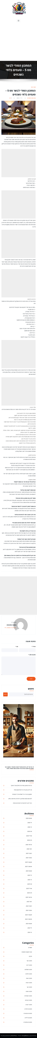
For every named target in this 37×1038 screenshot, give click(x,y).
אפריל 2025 (29, 888)
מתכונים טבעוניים (28, 1013)
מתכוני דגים (29, 965)
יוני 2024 (30, 932)
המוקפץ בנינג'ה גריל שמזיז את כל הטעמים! (22, 794)
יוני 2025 (30, 880)
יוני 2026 (30, 827)
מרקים (30, 956)
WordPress (14, 1035)
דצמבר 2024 (29, 906)
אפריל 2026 (29, 836)
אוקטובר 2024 (28, 915)
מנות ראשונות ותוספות (27, 952)
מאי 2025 (29, 884)
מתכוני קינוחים (28, 1000)
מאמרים (30, 947)
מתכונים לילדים (28, 1018)
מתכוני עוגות (29, 978)
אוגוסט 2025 (29, 871)
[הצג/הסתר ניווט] (19, 20)
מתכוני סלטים (29, 974)
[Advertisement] (18, 41)
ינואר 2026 (29, 849)
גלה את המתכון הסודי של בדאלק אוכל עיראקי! (21, 785)
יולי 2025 (30, 875)
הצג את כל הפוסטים (11, 627)
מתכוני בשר (33, 87)
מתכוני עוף (29, 987)
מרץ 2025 (29, 893)
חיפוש (31, 688)
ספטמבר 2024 (28, 919)
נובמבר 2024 (29, 910)
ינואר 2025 (29, 901)
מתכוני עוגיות (29, 982)
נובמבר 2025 (29, 858)
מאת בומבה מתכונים (31, 98)
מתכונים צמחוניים (28, 1022)
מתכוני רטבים (29, 1004)
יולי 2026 (30, 822)
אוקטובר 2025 (28, 862)
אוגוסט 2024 (29, 923)
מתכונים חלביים (28, 1009)
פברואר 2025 (29, 897)
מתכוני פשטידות (28, 996)
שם (16, 646)
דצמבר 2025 (29, 853)
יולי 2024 (30, 928)
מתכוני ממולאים (28, 969)
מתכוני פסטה (29, 991)
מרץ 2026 (29, 840)
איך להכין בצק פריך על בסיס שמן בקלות (23, 790)
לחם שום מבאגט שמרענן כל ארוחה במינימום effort (20, 798)
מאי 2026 (29, 831)
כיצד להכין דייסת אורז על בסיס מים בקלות (22, 803)
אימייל (34, 646)
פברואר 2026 (29, 844)
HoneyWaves (25, 1035)
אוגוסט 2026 (29, 818)
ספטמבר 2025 (28, 866)
